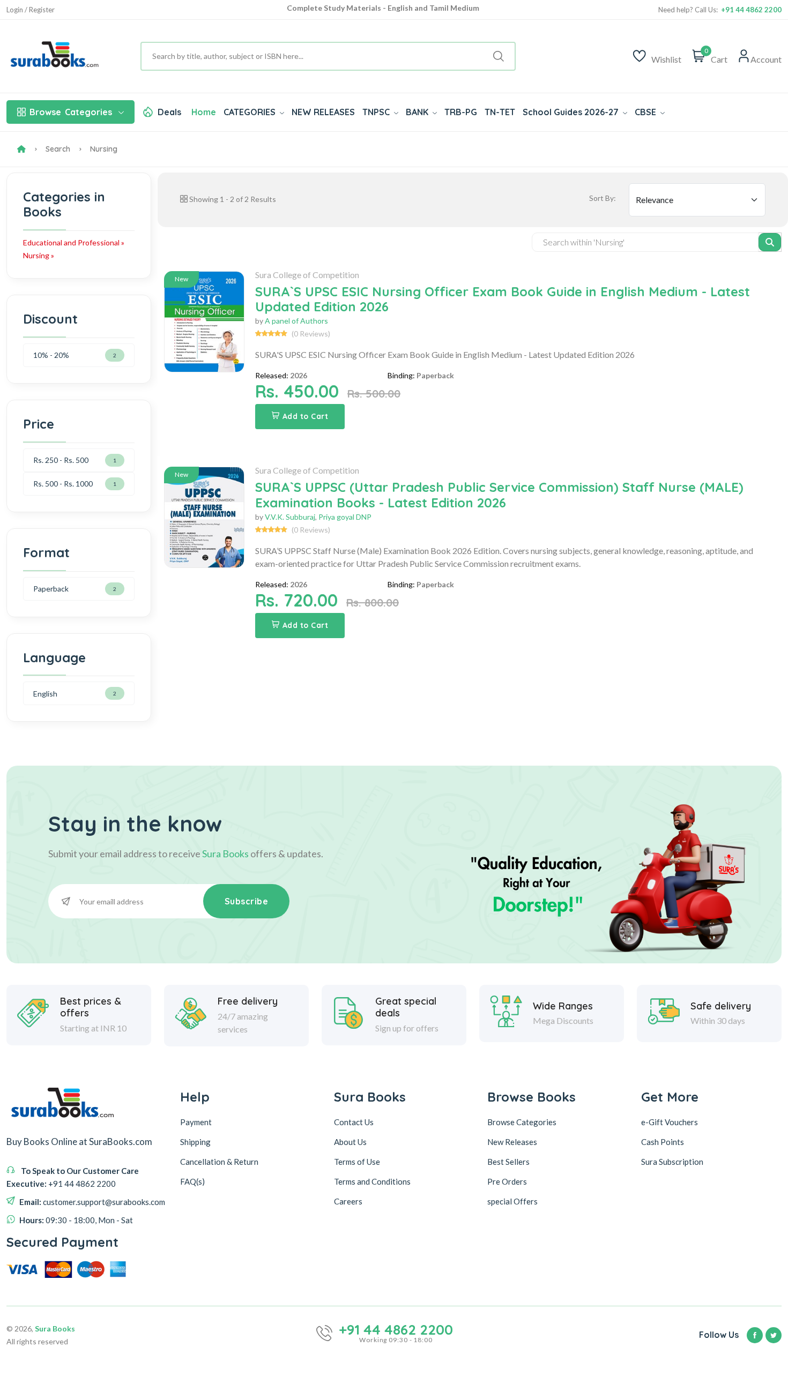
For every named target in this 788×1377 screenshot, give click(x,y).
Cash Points (662, 1142)
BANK (418, 112)
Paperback (51, 588)
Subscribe (247, 901)
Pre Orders (507, 1181)
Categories (70, 112)
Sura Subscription (672, 1161)
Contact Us (354, 1122)
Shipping (195, 1142)
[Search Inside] (770, 242)
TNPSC (377, 112)
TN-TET (500, 112)
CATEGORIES (251, 112)
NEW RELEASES (323, 112)
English (45, 693)
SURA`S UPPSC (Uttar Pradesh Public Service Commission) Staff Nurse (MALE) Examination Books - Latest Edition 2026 (499, 495)
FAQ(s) (192, 1181)
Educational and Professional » (73, 242)
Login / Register (30, 9)
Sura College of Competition (307, 275)
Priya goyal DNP (344, 516)
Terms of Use (357, 1161)
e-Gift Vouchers (669, 1122)
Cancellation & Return (219, 1161)
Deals (169, 112)
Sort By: (602, 198)
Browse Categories (521, 1122)
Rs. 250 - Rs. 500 (60, 460)
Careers (348, 1201)
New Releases (512, 1142)
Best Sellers (508, 1161)
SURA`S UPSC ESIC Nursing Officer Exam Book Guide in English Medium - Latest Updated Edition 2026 (502, 299)
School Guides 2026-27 (572, 112)
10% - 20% (51, 355)
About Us (350, 1142)
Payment (196, 1122)
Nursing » (38, 255)
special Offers (512, 1201)
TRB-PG (460, 112)
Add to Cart (306, 416)
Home (203, 112)
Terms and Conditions (372, 1181)
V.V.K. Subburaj (290, 516)
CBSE (646, 112)
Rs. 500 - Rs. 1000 (63, 483)
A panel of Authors (296, 320)
